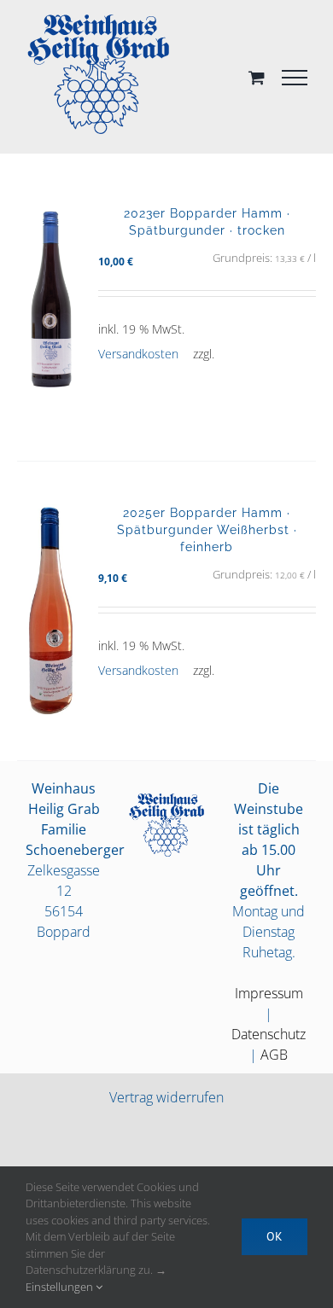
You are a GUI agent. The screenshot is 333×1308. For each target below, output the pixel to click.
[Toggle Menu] (294, 77)
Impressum (269, 993)
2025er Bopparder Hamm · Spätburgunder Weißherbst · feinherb (207, 529)
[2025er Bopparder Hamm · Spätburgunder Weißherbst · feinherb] (51, 611)
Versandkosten (137, 354)
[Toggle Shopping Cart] (256, 77)
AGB (274, 1054)
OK (274, 1236)
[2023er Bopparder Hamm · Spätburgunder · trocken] (51, 311)
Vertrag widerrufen (166, 1097)
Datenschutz (268, 1034)
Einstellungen (61, 1286)
